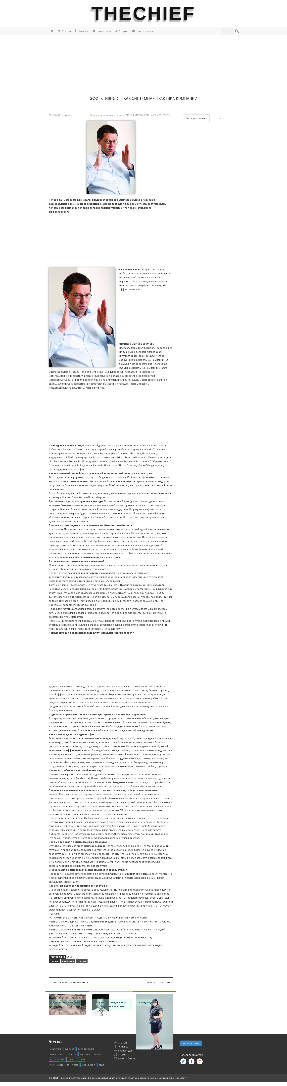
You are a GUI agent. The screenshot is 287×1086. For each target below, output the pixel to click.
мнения (97, 1054)
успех (75, 1064)
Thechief (143, 13)
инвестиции (56, 1054)
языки (102, 1064)
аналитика (68, 961)
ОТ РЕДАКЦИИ (145, 1002)
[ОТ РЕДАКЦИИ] (154, 1021)
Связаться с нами (190, 1043)
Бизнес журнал (97, 115)
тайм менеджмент (59, 1064)
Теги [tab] (221, 118)
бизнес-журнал (68, 1077)
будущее (69, 1048)
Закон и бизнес (145, 31)
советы (82, 961)
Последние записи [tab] (196, 118)
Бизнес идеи (103, 31)
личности (71, 1054)
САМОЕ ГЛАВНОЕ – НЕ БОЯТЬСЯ (70, 982)
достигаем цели (86, 1048)
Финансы (83, 31)
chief (70, 115)
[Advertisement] (143, 68)
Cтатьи (122, 1042)
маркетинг (85, 1054)
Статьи (66, 31)
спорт (82, 1059)
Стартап (123, 31)
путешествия (57, 1059)
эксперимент (88, 1064)
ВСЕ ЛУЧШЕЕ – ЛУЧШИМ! (65, 1002)
